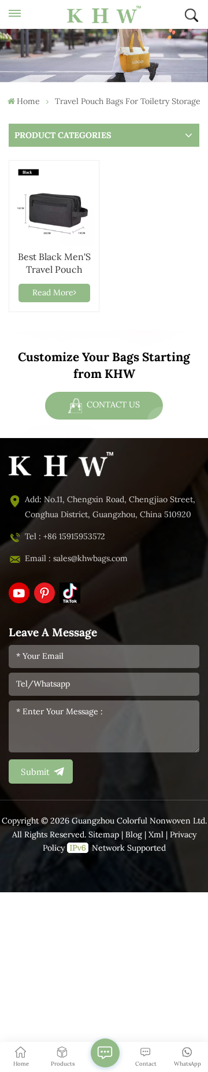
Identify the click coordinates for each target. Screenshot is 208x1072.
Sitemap (103, 835)
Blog (133, 835)
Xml (156, 835)
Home (28, 101)
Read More (52, 293)
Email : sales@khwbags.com (76, 558)
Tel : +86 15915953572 (65, 536)
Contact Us (112, 404)
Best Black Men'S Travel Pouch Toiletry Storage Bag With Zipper (54, 263)
